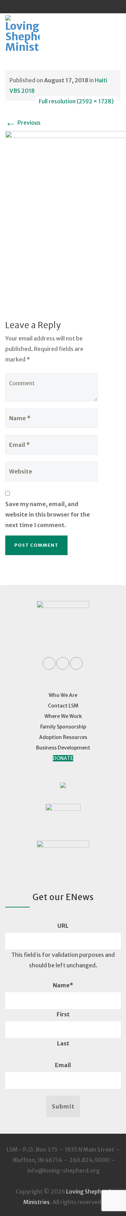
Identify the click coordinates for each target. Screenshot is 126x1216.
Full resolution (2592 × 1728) (76, 101)
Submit (63, 1106)
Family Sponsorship (63, 727)
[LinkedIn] (63, 6)
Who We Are (63, 695)
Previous (23, 122)
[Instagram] (76, 6)
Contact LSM (63, 706)
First (63, 1014)
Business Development (63, 748)
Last (63, 1043)
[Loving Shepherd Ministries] (31, 34)
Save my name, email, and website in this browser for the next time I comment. (47, 514)
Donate (63, 758)
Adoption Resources (63, 737)
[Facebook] (49, 6)
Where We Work (63, 716)
